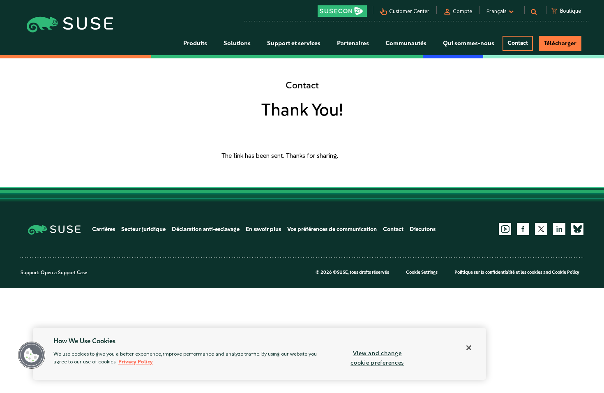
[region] (259, 354)
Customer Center (409, 11)
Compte (462, 11)
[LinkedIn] (559, 229)
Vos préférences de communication (332, 229)
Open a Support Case (64, 272)
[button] (31, 355)
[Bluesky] (577, 229)
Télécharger (560, 43)
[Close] (469, 348)
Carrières (103, 229)
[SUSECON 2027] (342, 11)
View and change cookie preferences (377, 357)
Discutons (423, 229)
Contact (517, 42)
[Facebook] (523, 229)
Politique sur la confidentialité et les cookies (498, 272)
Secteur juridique (143, 229)
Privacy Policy (135, 362)
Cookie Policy (565, 272)
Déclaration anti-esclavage (206, 229)
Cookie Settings (422, 272)
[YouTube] (505, 229)
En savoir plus (263, 229)
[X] (541, 229)
